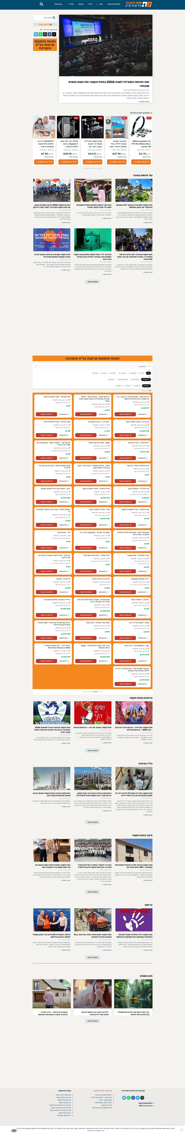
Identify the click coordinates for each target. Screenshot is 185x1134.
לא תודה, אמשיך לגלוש (92, 586)
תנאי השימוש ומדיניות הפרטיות (95, 1130)
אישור (14, 1130)
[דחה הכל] (181, 1130)
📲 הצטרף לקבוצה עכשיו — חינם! (92, 581)
